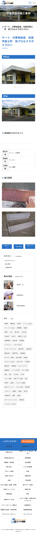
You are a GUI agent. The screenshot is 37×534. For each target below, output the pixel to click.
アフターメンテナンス (10, 349)
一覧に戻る (18, 246)
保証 (6, 374)
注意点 (20, 391)
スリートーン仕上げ (10, 328)
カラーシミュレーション (11, 399)
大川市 (22, 374)
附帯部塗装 (7, 340)
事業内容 (12, 323)
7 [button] (22, 87)
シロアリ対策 (19, 387)
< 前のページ (7, 246)
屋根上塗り (7, 353)
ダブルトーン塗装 (9, 357)
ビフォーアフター (22, 366)
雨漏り (6, 332)
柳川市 (25, 391)
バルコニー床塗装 (20, 383)
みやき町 (16, 374)
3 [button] (17, 87)
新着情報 (19, 328)
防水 (10, 374)
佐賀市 (18, 395)
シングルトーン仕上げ (10, 404)
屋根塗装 (7, 370)
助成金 (25, 357)
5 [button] (19, 87)
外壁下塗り (21, 349)
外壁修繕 (21, 340)
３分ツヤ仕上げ (18, 344)
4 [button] (18, 87)
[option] (18, 73)
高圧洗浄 (7, 366)
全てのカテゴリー (10, 260)
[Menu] (34, 3)
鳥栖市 (6, 323)
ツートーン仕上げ (27, 323)
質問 (14, 395)
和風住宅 (21, 399)
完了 (11, 332)
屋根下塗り (15, 353)
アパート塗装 (8, 378)
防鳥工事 (15, 340)
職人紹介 (17, 332)
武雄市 (14, 391)
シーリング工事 (15, 370)
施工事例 (8, 264)
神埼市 (6, 383)
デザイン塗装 (25, 370)
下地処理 (27, 361)
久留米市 (7, 336)
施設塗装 (22, 353)
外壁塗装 (13, 366)
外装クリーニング (9, 387)
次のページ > (30, 246)
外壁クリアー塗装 (18, 378)
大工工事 (24, 332)
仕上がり (13, 336)
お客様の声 (8, 267)
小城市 (18, 323)
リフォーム (7, 391)
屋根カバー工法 (22, 336)
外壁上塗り (29, 349)
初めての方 (20, 361)
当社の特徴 (19, 357)
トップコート (8, 344)
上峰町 (12, 383)
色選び (25, 328)
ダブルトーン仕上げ (10, 361)
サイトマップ (28, 514)
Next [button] (33, 74)
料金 (26, 378)
